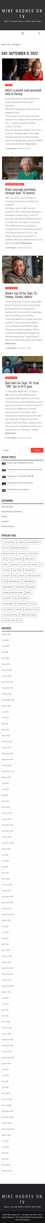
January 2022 (6, 962)
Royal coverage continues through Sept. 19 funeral (20, 191)
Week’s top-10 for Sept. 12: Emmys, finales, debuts (21, 295)
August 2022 (6, 920)
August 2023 (6, 849)
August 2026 (6, 634)
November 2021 (7, 974)
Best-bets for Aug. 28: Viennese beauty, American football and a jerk (24, 469)
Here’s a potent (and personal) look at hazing (23, 92)
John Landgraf (20, 587)
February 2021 (7, 1028)
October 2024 (7, 765)
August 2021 (6, 992)
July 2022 (5, 926)
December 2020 (7, 1039)
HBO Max (22, 576)
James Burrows (29, 581)
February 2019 (7, 1171)
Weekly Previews (11, 288)
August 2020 (6, 1063)
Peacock (33, 604)
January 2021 (6, 1034)
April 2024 (5, 801)
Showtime (18, 609)
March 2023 (6, 879)
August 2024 (6, 777)
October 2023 (7, 837)
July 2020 (5, 1069)
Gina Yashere (17, 570)
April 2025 (5, 729)
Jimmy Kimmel (7, 587)
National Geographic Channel (13, 592)
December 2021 (7, 968)
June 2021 (5, 1004)
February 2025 (7, 741)
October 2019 (7, 1123)
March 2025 (6, 735)
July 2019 (5, 1141)
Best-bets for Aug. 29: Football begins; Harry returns (20, 463)
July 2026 (5, 640)
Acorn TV (21, 542)
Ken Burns (31, 587)
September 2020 (8, 1057)
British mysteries (9, 553)
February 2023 (7, 884)
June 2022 (5, 932)
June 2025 (5, 717)
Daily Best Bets (11, 378)
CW (9, 559)
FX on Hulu (6, 570)
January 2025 (6, 747)
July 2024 (5, 783)
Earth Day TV (15, 564)
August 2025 (6, 706)
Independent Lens (15, 581)
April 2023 (5, 873)
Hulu (4, 581)
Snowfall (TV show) (31, 609)
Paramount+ (7, 598)
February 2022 (7, 956)
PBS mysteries (22, 604)
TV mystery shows (9, 620)
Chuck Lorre (32, 553)
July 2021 (5, 998)
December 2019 (7, 1111)
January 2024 (6, 819)
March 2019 (6, 1165)
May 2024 (5, 795)
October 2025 (7, 694)
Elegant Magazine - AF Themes (13, 1217)
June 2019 (5, 1147)
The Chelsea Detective (10, 615)
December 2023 (7, 825)
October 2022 (7, 908)
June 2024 (5, 789)
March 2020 (6, 1093)
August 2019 (6, 1135)
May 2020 (5, 1081)
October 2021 (7, 980)
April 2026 (5, 658)
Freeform (34, 564)
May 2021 (5, 1010)
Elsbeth (25, 564)
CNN (4, 559)
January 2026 (6, 676)
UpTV (20, 620)
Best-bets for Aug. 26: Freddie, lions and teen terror (20, 483)
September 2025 (8, 700)
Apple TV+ (6, 548)
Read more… (32, 143)
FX (41, 564)
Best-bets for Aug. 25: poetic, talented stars (18, 489)
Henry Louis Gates (34, 576)
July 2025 (5, 712)
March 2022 (6, 950)
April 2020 (5, 1087)
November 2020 (7, 1045)
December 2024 (7, 753)
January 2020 (6, 1105)
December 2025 (7, 682)
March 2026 (6, 664)
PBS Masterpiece (8, 604)
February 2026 (7, 670)
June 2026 (5, 646)
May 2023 (5, 867)
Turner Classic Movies (28, 615)
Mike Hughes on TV (22, 13)
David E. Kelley (30, 559)
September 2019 (8, 1129)
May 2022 (5, 938)
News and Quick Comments (14, 184)
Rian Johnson (7, 609)
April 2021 (5, 1016)
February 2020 (7, 1099)
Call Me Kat (21, 553)
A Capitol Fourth (9, 542)
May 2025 (5, 724)
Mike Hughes (12, 148)
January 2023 (6, 890)
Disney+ (5, 564)
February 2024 (7, 813)
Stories (8, 85)
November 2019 (7, 1117)
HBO (14, 576)
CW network (18, 559)
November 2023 (7, 831)
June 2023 (5, 861)
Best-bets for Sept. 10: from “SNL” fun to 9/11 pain (22, 384)
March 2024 (6, 807)
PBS (15, 598)
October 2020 (7, 1051)
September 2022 (8, 914)
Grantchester (30, 570)
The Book (5, 521)
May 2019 (5, 1153)
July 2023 (5, 855)
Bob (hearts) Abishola (19, 548)
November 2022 (7, 902)
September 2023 (8, 843)
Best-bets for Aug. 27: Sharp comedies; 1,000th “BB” (20, 476)
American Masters (33, 542)
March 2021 (6, 1022)
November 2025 (7, 688)
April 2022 (5, 944)
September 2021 (8, 986)
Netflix (28, 592)
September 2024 (8, 771)
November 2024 (7, 759)
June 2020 (5, 1075)
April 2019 (5, 1159)
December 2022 (7, 896)
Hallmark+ (6, 576)
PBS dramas (24, 598)
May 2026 (5, 652)
